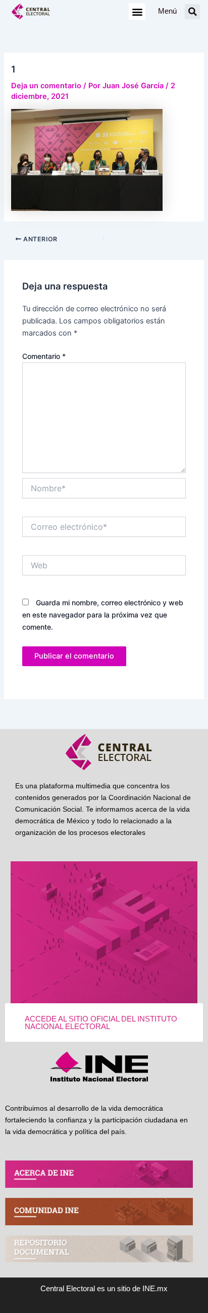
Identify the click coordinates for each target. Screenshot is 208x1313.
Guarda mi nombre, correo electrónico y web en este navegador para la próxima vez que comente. (102, 614)
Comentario (44, 356)
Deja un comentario (46, 85)
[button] (137, 11)
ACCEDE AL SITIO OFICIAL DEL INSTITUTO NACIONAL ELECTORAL (101, 1023)
